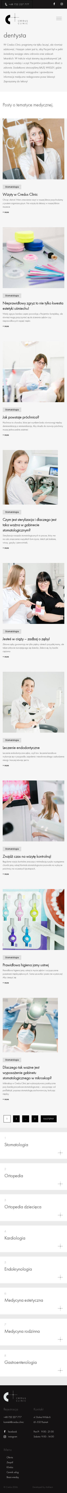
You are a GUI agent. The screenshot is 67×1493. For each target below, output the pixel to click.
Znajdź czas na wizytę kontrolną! (27, 856)
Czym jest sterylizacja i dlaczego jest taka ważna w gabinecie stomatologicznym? (29, 524)
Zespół (10, 1462)
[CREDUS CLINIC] (16, 19)
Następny (48, 1118)
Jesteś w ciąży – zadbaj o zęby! (26, 639)
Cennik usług (13, 1472)
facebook (12, 1431)
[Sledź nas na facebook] (57, 3)
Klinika (10, 1467)
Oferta (10, 1457)
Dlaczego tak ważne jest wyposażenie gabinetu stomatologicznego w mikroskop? (27, 1072)
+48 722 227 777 (19, 4)
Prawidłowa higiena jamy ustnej (26, 965)
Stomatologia (12, 187)
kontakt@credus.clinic (14, 1422)
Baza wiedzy (13, 1477)
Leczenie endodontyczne (21, 747)
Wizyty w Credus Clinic (20, 194)
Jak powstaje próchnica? (21, 417)
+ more (6, 212)
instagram (12, 1436)
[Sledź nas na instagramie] (63, 3)
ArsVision (49, 1487)
